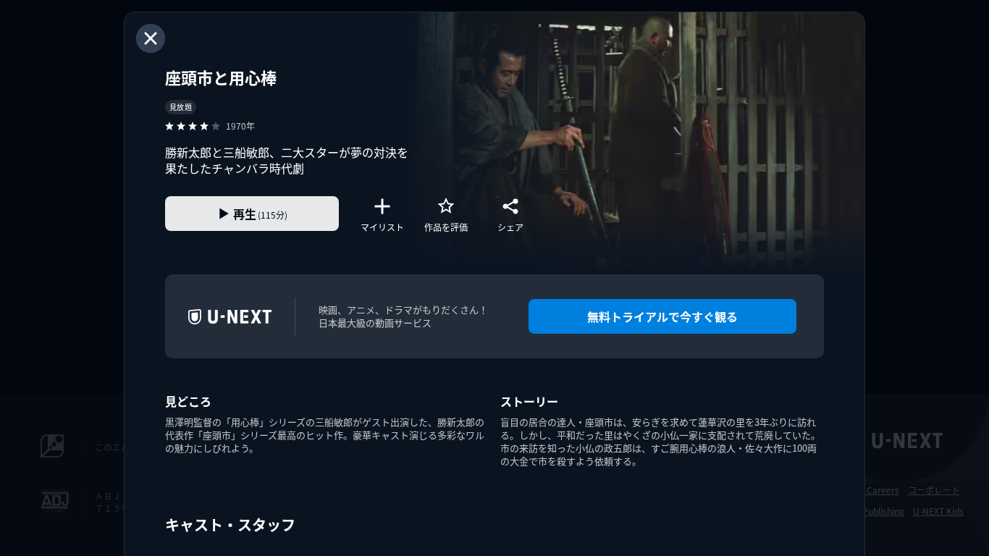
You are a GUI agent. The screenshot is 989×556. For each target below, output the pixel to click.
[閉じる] (150, 38)
